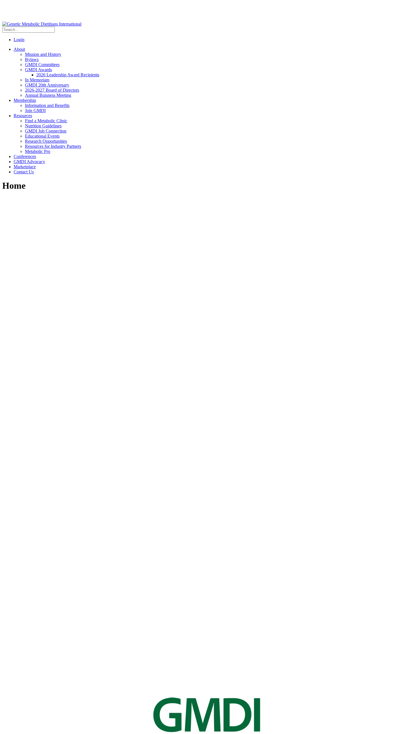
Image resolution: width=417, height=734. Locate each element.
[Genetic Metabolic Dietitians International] (41, 24)
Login (19, 39)
